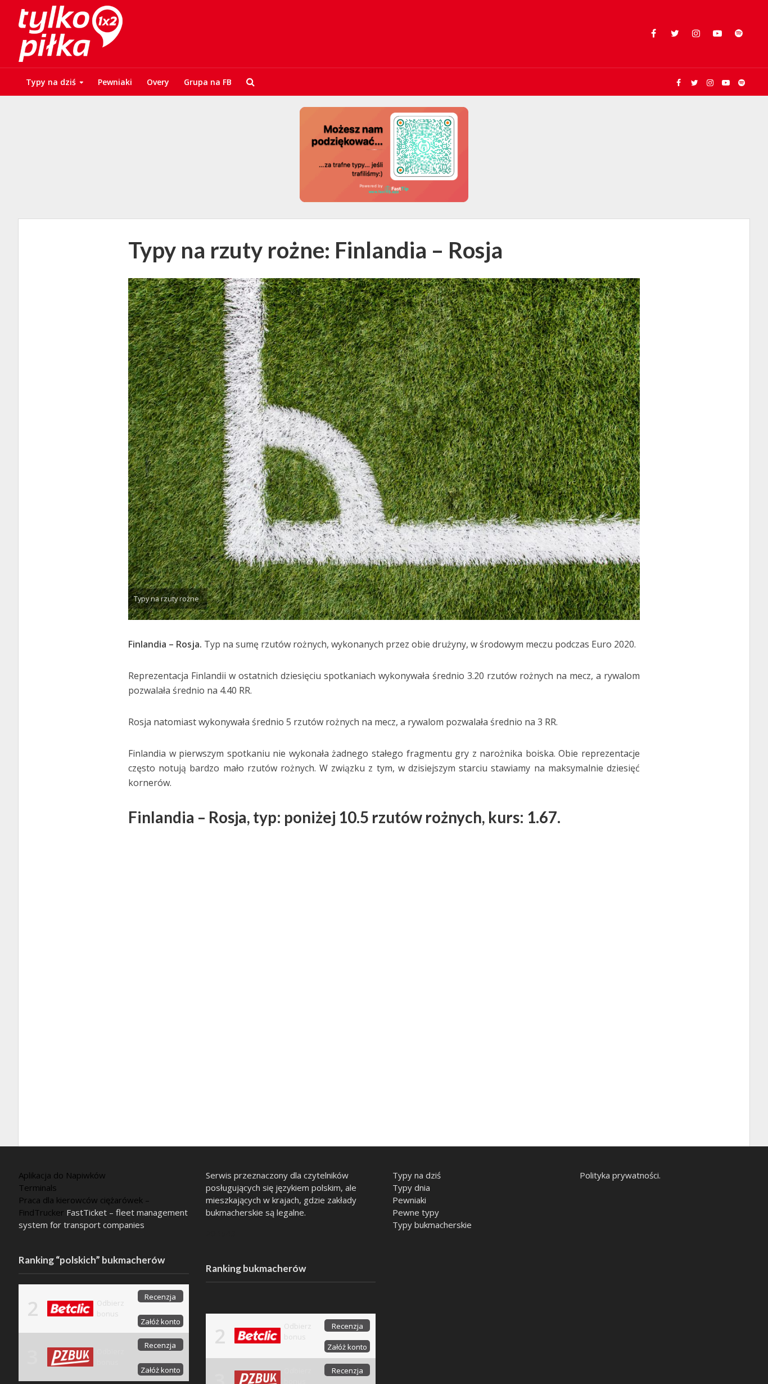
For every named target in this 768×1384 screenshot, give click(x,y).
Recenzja (160, 1297)
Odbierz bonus (110, 1308)
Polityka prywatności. (620, 1175)
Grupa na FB (208, 82)
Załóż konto (160, 1321)
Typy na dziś (51, 82)
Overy (158, 82)
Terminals (38, 1187)
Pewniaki (115, 82)
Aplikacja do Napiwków (62, 1175)
